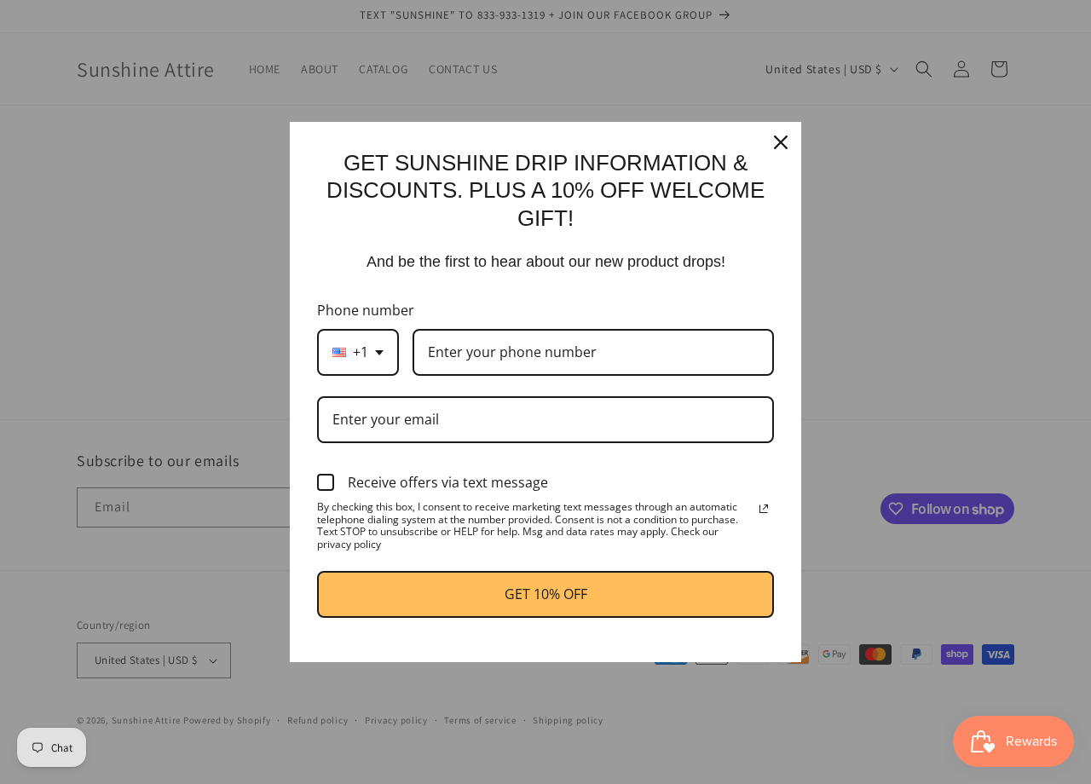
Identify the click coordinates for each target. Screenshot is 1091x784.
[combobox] (358, 352)
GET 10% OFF (546, 594)
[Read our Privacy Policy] (763, 509)
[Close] (780, 142)
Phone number (365, 310)
